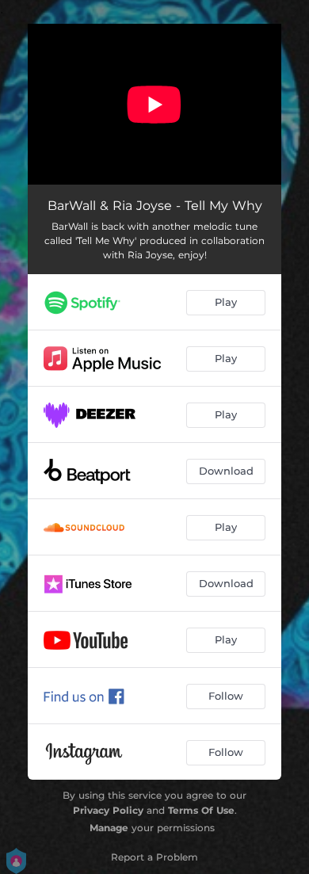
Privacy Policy (108, 810)
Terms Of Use (201, 810)
